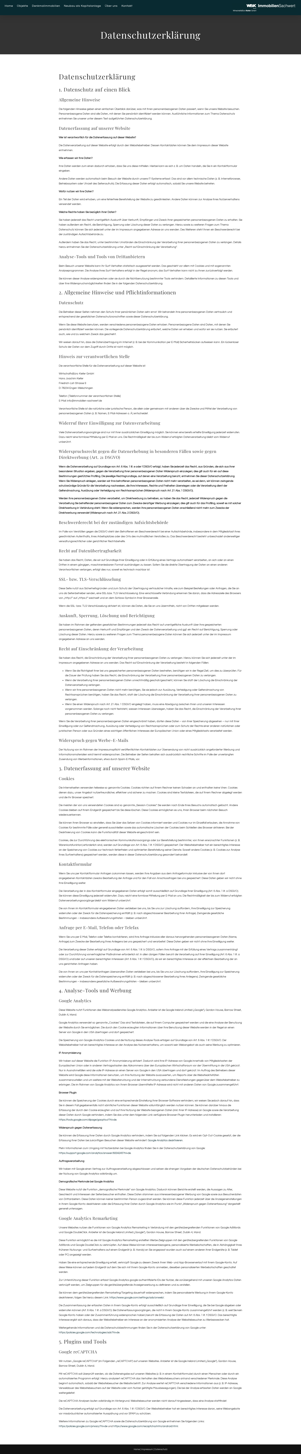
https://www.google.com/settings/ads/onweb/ (136, 1297)
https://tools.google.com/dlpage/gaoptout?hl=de (87, 1119)
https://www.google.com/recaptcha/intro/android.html (145, 1426)
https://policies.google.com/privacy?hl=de (83, 1426)
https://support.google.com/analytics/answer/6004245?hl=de (95, 1153)
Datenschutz (160, 1449)
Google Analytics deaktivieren (165, 1140)
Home (137, 1449)
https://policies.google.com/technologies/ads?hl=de (89, 1332)
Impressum (147, 1449)
